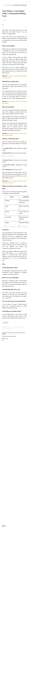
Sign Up (4, 392)
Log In (2, 392)
